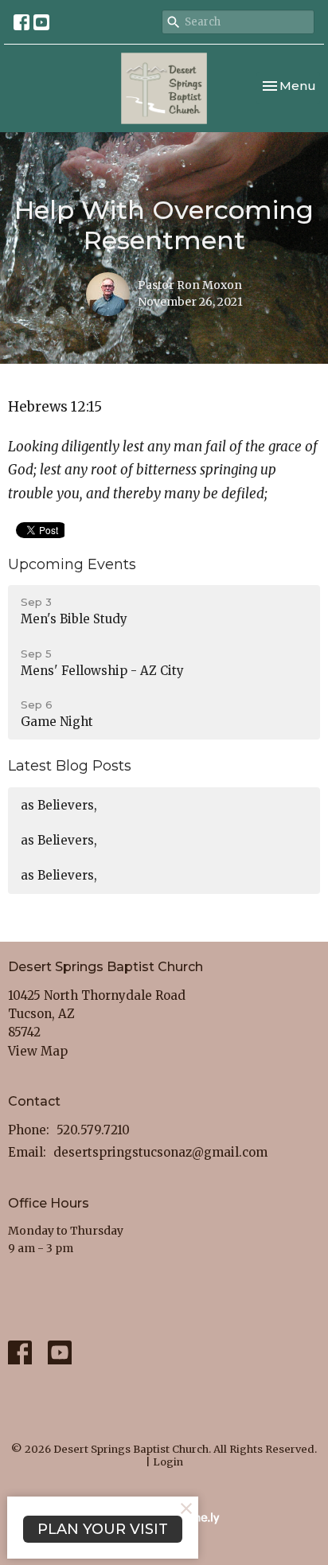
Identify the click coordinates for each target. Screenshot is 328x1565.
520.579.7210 (93, 1130)
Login (168, 1462)
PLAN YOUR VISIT (102, 1529)
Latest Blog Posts (69, 766)
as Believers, (59, 805)
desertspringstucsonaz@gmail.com (160, 1152)
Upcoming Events (72, 564)
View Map (38, 1051)
